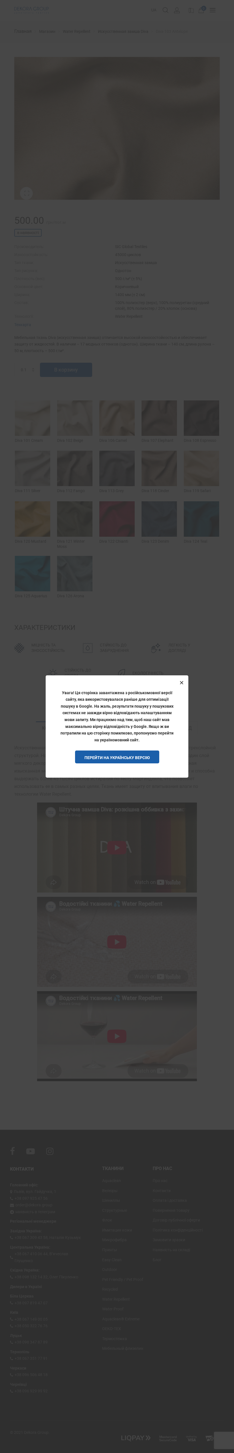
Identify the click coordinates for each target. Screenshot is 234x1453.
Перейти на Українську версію (117, 757)
